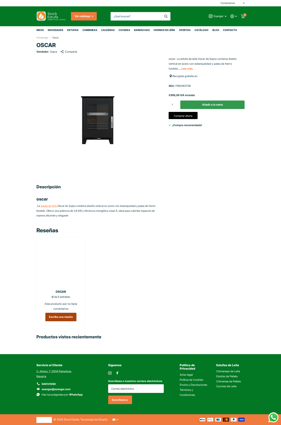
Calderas (108, 30)
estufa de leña (49, 206)
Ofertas (185, 30)
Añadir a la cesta (212, 104)
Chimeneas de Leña (228, 371)
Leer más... (188, 68)
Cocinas (124, 30)
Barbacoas (142, 30)
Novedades (55, 30)
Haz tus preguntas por (62, 394)
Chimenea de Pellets (228, 381)
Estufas (73, 30)
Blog (215, 30)
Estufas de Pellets (227, 376)
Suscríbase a (120, 399)
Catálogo (201, 30)
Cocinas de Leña (226, 386)
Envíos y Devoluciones (193, 384)
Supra (53, 51)
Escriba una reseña (61, 316)
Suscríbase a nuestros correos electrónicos (135, 381)
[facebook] (117, 373)
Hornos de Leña (164, 30)
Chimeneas (89, 30)
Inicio (40, 30)
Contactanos (228, 3)
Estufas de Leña (227, 365)
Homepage (42, 37)
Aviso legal (186, 374)
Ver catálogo (83, 16)
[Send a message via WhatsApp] (273, 417)
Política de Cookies (191, 379)
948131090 (49, 384)
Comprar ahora (183, 115)
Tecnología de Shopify (94, 419)
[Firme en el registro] (233, 16)
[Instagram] (110, 373)
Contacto (230, 30)
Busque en (165, 16)
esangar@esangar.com (56, 389)
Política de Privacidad (187, 366)
